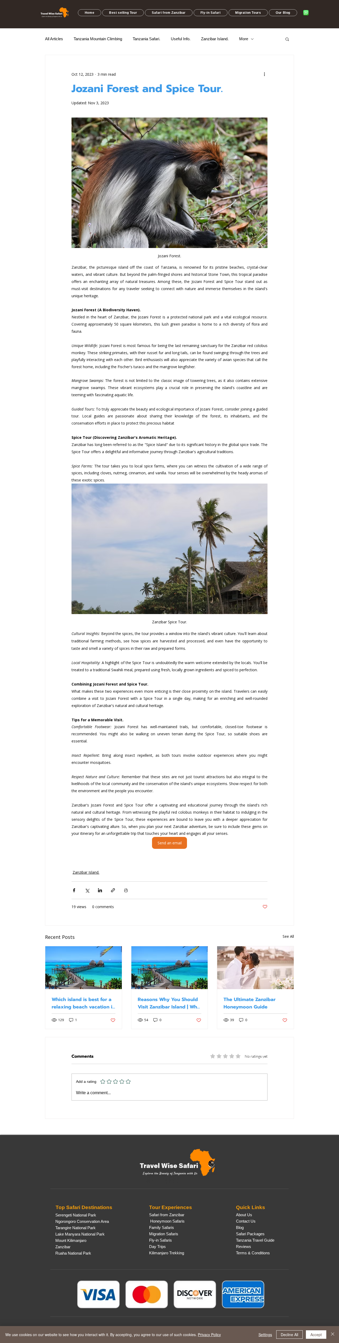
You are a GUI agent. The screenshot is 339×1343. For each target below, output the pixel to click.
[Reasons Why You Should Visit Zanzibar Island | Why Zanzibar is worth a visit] (169, 967)
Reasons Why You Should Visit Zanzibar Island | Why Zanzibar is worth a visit (169, 1003)
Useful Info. (180, 39)
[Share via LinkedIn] (99, 890)
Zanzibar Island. (215, 39)
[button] (123, 12)
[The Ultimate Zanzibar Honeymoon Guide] (255, 967)
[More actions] (264, 74)
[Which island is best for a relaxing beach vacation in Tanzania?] (83, 967)
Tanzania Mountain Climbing (98, 39)
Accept (316, 1334)
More (243, 39)
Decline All (289, 1334)
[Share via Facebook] (74, 890)
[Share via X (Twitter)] (87, 890)
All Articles (54, 39)
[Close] (332, 1334)
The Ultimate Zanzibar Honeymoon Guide (249, 1003)
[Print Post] (125, 890)
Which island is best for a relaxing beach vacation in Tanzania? (83, 1003)
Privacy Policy (209, 1334)
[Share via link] (112, 890)
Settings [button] (265, 1334)
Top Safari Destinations (84, 1207)
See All (288, 936)
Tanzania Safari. (146, 39)
